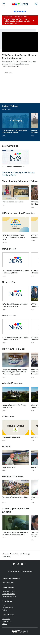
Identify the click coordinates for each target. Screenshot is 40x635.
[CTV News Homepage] (20, 4)
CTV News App (25, 554)
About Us (5, 554)
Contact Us (6, 557)
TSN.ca (4, 610)
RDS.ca (4, 624)
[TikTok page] (18, 564)
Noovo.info (6, 619)
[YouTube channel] (22, 564)
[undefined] (15, 124)
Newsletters (14, 554)
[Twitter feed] (14, 564)
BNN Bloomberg (7, 607)
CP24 (4, 605)
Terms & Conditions (8, 594)
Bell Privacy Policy (8, 591)
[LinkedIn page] (26, 564)
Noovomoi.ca (6, 621)
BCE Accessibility (8, 582)
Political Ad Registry (9, 596)
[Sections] (4, 4)
